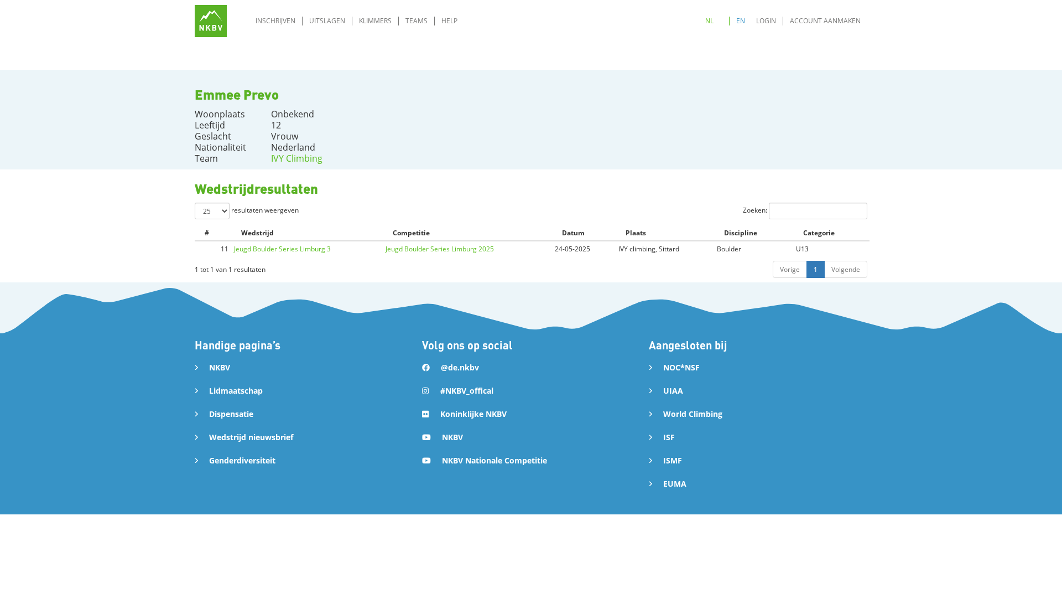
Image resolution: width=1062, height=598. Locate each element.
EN (740, 20)
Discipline (740, 233)
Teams (416, 20)
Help (449, 20)
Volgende (845, 269)
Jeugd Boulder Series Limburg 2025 (440, 249)
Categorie (819, 233)
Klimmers (375, 20)
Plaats (636, 233)
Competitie (411, 233)
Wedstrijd (257, 233)
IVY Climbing (296, 158)
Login (766, 20)
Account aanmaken (825, 20)
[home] (211, 21)
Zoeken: (756, 210)
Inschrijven (275, 20)
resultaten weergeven (264, 210)
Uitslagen (327, 20)
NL (709, 20)
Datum (573, 233)
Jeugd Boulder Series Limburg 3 (282, 249)
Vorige (790, 269)
